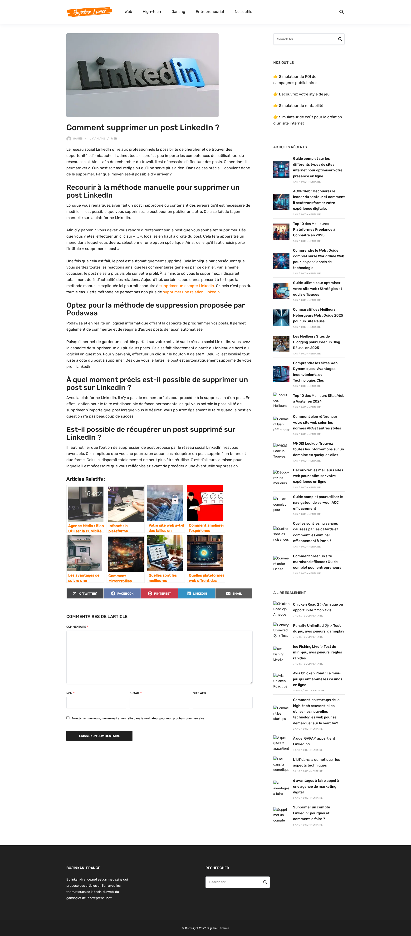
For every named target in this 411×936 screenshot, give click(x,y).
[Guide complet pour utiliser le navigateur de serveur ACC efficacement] (281, 505)
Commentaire (77, 626)
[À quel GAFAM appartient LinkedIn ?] (281, 743)
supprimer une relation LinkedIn (191, 292)
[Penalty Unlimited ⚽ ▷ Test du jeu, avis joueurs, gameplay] (281, 630)
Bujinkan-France (218, 928)
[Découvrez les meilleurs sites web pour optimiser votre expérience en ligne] (281, 478)
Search (340, 39)
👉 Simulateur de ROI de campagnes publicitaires (295, 79)
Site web (199, 693)
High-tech (152, 11)
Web (128, 11)
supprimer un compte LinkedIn (186, 286)
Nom (70, 693)
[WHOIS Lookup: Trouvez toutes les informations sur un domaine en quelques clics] (281, 451)
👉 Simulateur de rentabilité (298, 105)
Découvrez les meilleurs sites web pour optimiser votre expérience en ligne (318, 476)
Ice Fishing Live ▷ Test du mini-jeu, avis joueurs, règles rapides (317, 652)
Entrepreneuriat (210, 11)
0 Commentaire (311, 181)
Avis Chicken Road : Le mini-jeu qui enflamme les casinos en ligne (317, 679)
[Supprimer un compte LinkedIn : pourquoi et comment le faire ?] (281, 815)
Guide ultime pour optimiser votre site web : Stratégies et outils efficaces (317, 289)
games (78, 138)
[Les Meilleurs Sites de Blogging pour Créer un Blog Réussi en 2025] (281, 344)
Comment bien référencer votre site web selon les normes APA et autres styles (317, 422)
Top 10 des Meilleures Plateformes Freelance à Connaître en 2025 (314, 230)
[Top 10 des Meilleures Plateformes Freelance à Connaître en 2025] (281, 232)
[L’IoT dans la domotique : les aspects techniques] (281, 765)
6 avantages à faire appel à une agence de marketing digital (316, 786)
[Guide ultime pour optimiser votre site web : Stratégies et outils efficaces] (281, 291)
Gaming (178, 11)
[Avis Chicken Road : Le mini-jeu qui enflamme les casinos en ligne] (281, 681)
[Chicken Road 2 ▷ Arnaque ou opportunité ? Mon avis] (281, 609)
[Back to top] (406, 931)
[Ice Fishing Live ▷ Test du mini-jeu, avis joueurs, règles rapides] (281, 655)
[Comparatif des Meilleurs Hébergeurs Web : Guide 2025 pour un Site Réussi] (281, 317)
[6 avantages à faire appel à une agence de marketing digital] (281, 789)
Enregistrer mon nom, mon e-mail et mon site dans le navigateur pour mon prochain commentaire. (138, 718)
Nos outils (243, 11)
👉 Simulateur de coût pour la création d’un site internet (307, 120)
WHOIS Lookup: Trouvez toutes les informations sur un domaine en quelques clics (318, 449)
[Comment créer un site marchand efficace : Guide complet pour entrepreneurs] (281, 564)
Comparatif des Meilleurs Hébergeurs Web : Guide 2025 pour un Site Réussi (318, 315)
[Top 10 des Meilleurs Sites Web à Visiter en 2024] (281, 401)
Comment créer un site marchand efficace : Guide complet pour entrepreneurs (317, 562)
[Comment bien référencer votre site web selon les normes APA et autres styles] (281, 425)
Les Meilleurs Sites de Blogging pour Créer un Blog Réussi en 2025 (316, 342)
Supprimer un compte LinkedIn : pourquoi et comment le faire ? (311, 813)
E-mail (136, 693)
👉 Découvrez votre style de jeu (301, 94)
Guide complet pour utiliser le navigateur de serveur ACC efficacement (318, 503)
